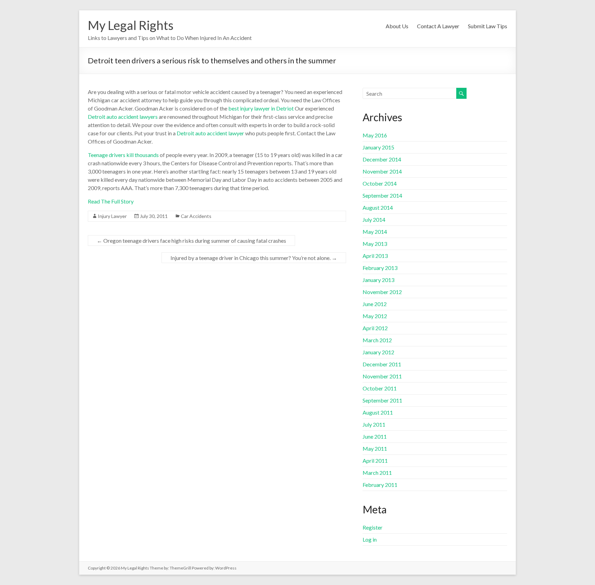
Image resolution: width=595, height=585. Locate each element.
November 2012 (382, 292)
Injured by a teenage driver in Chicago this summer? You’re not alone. (253, 257)
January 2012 (378, 352)
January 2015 (378, 147)
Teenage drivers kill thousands (123, 155)
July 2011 (374, 424)
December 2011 (382, 364)
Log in (370, 539)
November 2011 (382, 376)
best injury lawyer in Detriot (261, 108)
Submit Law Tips (487, 26)
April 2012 (375, 328)
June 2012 (375, 304)
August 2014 (378, 207)
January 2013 (378, 279)
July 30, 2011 (154, 216)
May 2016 (375, 135)
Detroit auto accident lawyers (123, 116)
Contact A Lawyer (438, 26)
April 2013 (375, 255)
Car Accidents (196, 216)
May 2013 (375, 243)
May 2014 (375, 231)
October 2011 (380, 388)
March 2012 (377, 340)
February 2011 (380, 484)
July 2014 (374, 219)
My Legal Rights (131, 25)
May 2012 (375, 316)
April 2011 (375, 460)
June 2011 (375, 436)
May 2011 (375, 448)
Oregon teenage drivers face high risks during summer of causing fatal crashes (191, 240)
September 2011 (382, 400)
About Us (397, 26)
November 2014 (382, 171)
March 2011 (377, 472)
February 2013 (380, 267)
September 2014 (382, 195)
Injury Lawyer (112, 216)
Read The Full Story (111, 201)
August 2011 (378, 412)
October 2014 (380, 183)
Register (373, 527)
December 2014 (382, 159)
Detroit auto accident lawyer (210, 133)
